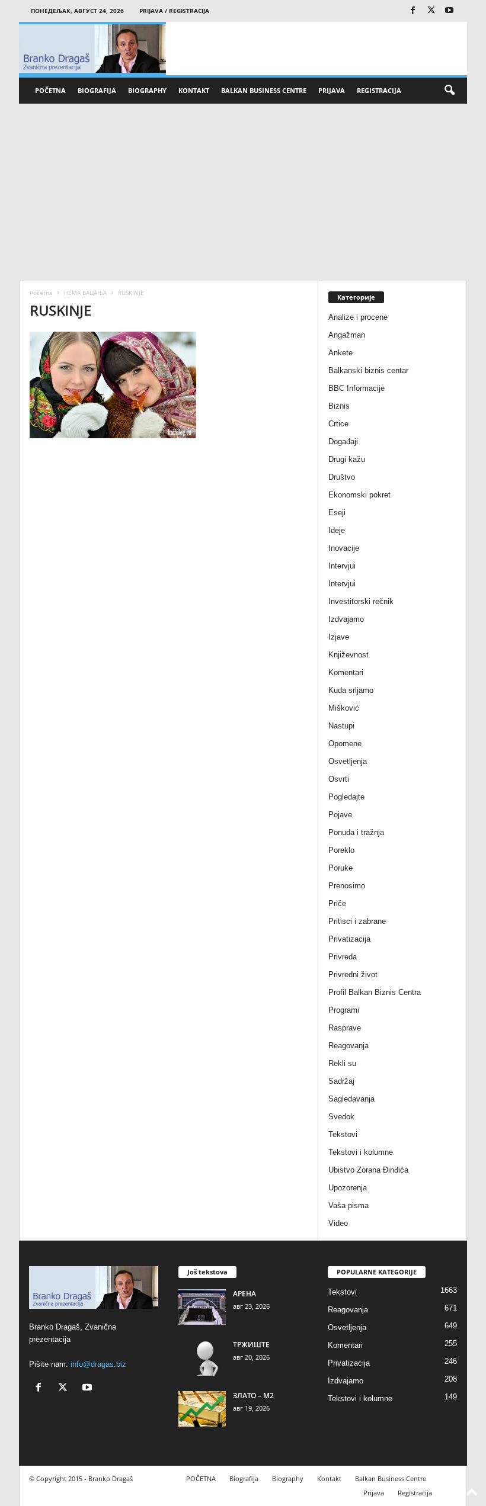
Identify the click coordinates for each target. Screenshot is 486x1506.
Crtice (338, 423)
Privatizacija (349, 939)
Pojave (340, 814)
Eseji (337, 512)
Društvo (341, 477)
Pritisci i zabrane (357, 921)
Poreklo (341, 850)
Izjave (338, 636)
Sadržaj (341, 1081)
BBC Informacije (356, 388)
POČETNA (50, 90)
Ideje (336, 530)
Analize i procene (358, 317)
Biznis (339, 406)
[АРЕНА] (202, 1307)
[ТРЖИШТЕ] (202, 1358)
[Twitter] (431, 11)
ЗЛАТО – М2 (253, 1396)
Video (338, 1223)
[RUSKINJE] (169, 385)
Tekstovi (342, 1134)
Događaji (343, 441)
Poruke (340, 867)
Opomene (345, 743)
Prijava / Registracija (174, 11)
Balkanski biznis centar (368, 370)
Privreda (342, 956)
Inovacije (343, 548)
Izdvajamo (346, 619)
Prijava (331, 90)
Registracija (379, 90)
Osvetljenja (347, 761)
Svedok (341, 1116)
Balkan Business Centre (263, 90)
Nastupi (341, 725)
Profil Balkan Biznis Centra (374, 992)
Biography (147, 90)
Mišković (343, 708)
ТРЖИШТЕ (251, 1345)
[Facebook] (412, 11)
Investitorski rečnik (361, 601)
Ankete (340, 352)
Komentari (345, 672)
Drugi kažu (346, 459)
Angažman (346, 334)
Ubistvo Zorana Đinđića (368, 1169)
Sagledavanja (351, 1098)
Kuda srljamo (350, 690)
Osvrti (338, 779)
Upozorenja (347, 1187)
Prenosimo (346, 885)
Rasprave (344, 1027)
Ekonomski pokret (359, 494)
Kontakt (193, 90)
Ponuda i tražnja (356, 832)
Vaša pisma (348, 1205)
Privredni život (353, 974)
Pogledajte (346, 796)
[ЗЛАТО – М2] (202, 1409)
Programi (343, 1010)
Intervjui (342, 565)
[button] (449, 91)
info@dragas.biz (98, 1364)
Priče (337, 903)
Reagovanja (348, 1045)
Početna (41, 292)
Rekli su (342, 1063)
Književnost (348, 654)
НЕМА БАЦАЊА (85, 292)
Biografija (97, 90)
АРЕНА (244, 1294)
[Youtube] (449, 11)
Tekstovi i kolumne (360, 1152)
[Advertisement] (243, 192)
